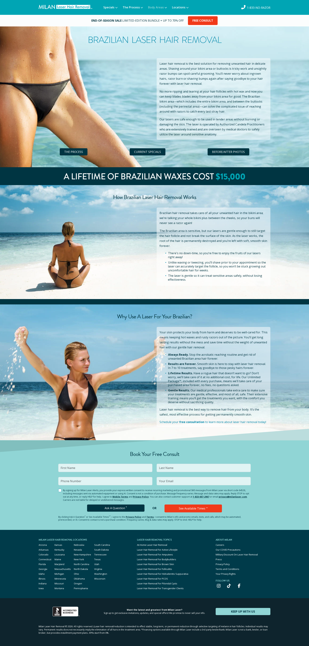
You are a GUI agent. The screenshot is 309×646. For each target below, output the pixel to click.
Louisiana (60, 554)
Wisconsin (99, 578)
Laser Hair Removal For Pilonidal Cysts (157, 583)
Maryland (59, 564)
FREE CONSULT (202, 21)
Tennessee (100, 554)
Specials (108, 7)
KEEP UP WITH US (243, 611)
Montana (59, 588)
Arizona (43, 544)
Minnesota (60, 578)
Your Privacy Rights (226, 573)
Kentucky (59, 549)
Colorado (43, 554)
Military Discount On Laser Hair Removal (237, 554)
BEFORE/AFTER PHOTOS (228, 152)
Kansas (58, 544)
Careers (220, 544)
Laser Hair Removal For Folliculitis (154, 569)
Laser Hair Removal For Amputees (155, 554)
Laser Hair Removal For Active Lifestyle (157, 549)
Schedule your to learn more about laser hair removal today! (213, 422)
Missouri (59, 583)
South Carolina (102, 544)
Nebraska (79, 544)
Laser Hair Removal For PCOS (152, 578)
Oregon (78, 583)
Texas (97, 559)
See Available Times (193, 508)
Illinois (42, 578)
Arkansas (44, 549)
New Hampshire (82, 554)
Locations (178, 7)
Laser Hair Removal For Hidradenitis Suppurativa (162, 573)
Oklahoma (79, 578)
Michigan (59, 573)
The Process (131, 7)
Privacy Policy (141, 496)
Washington (100, 573)
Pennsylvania (81, 588)
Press (219, 559)
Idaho (42, 573)
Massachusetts (63, 569)
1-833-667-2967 (201, 496)
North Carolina (81, 564)
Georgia (43, 569)
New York (79, 559)
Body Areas (156, 7)
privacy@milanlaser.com (233, 496)
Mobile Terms (120, 496)
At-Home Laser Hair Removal (152, 544)
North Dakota (81, 569)
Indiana (42, 583)
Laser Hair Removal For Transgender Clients (160, 588)
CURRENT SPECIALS (147, 152)
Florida (42, 564)
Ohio (76, 573)
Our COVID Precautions (228, 549)
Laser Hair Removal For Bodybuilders (156, 559)
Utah (96, 564)
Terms (150, 516)
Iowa (41, 588)
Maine (58, 559)
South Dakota (101, 549)
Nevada (78, 549)
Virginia (98, 569)
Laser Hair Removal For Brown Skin (155, 564)
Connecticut (45, 559)
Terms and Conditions (227, 569)
